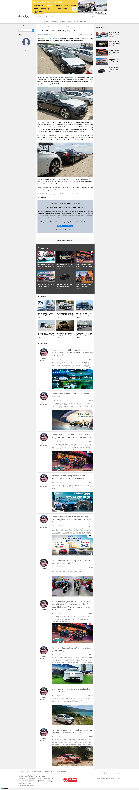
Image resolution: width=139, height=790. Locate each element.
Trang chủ (46, 21)
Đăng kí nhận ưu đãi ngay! (65, 226)
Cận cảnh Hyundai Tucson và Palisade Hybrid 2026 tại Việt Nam (65, 314)
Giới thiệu (21, 771)
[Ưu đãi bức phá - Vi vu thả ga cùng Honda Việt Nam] (102, 61)
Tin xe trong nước (47, 26)
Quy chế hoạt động (61, 771)
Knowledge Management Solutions (106, 778)
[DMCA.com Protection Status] (4, 789)
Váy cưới (118, 778)
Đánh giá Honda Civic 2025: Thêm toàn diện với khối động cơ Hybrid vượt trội (46, 266)
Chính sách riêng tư (49, 771)
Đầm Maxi (117, 777)
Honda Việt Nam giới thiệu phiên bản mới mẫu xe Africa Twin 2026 (84, 286)
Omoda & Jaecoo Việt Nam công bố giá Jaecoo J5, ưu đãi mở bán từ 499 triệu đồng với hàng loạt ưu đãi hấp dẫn (72, 353)
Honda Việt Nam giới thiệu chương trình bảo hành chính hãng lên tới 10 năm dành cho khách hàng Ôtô (72, 519)
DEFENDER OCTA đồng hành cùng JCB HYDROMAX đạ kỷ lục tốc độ (45, 334)
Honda (71, 77)
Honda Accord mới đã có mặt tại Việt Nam (62, 26)
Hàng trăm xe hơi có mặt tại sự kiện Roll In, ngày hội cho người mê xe (84, 334)
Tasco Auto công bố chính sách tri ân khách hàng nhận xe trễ (84, 314)
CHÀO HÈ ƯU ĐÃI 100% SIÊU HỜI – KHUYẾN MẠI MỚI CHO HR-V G (64, 286)
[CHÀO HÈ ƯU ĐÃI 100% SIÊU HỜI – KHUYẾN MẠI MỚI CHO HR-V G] (102, 71)
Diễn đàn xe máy (103, 777)
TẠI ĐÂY (71, 230)
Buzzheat (111, 777)
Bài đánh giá (55, 21)
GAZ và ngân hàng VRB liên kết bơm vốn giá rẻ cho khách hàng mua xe (46, 314)
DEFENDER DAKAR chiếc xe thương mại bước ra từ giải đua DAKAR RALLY (64, 334)
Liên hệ (27, 771)
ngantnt (79, 268)
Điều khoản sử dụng (37, 771)
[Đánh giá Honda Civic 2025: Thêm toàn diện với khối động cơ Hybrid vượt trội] (102, 35)
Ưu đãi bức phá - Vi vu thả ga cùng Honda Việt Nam (114, 60)
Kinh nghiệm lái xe (81, 21)
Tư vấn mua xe (71, 21)
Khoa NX (41, 268)
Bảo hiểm (62, 21)
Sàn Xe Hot (94, 777)
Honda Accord (53, 38)
